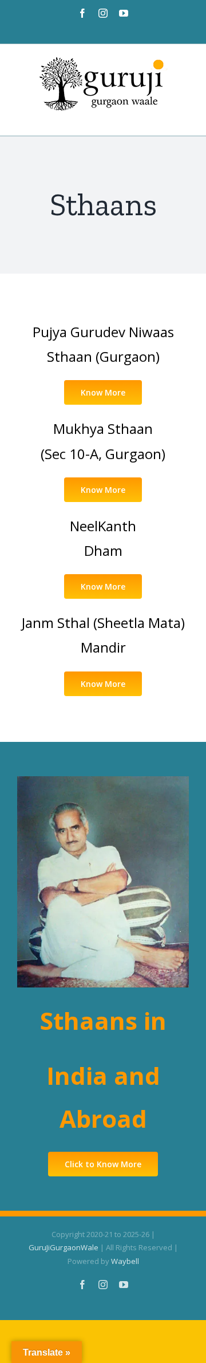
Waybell (125, 1261)
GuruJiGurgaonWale (63, 1247)
